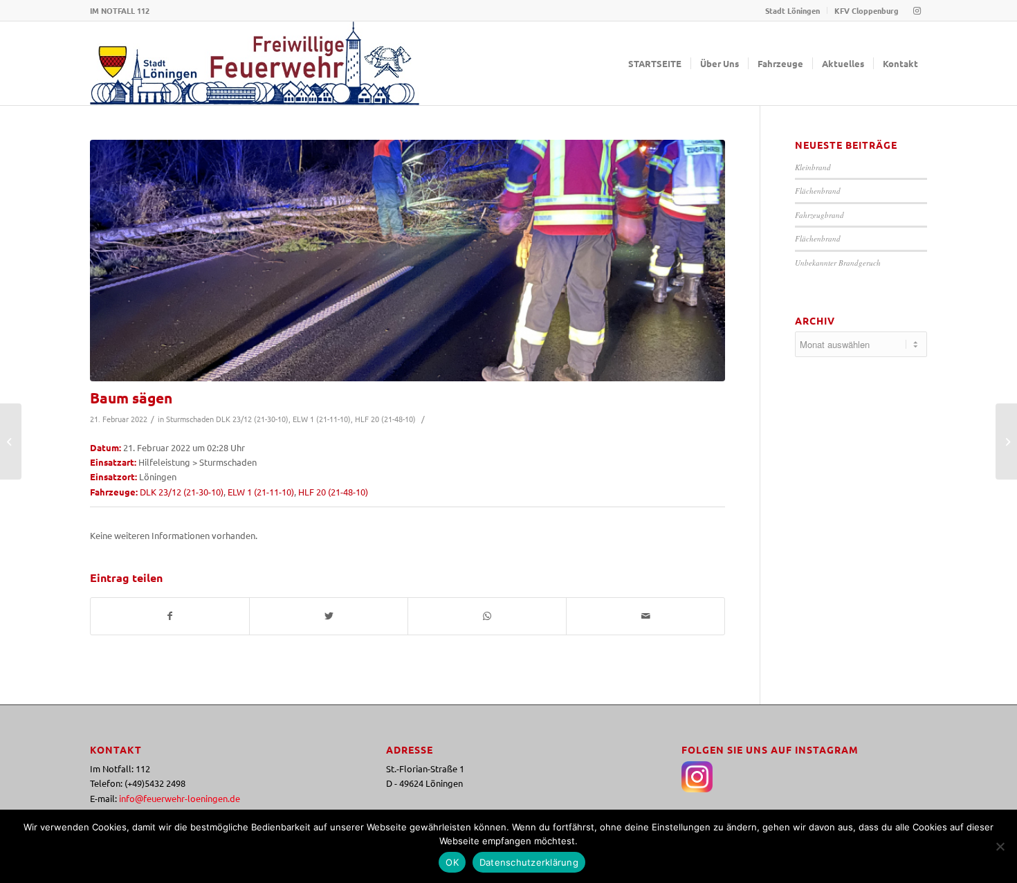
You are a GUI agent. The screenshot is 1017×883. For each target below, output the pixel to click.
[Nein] (1000, 846)
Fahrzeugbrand (819, 215)
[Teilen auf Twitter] (328, 616)
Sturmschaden (190, 418)
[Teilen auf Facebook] (170, 616)
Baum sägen (131, 397)
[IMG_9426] (407, 260)
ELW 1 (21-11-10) (322, 418)
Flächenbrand (818, 190)
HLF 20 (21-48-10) (385, 418)
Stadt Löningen (792, 10)
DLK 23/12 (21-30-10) (252, 418)
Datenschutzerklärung (528, 862)
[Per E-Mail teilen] (645, 616)
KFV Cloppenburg (866, 10)
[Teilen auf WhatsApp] (487, 616)
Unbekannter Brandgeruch (838, 262)
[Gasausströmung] (10, 441)
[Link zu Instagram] (916, 10)
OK (452, 862)
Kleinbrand (813, 167)
